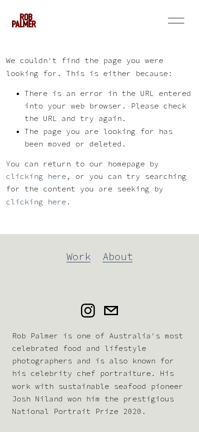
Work (79, 256)
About (118, 256)
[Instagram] (88, 310)
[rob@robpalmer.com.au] (111, 310)
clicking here (36, 176)
